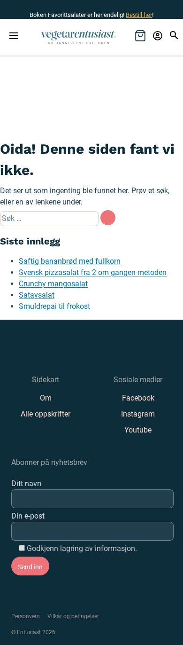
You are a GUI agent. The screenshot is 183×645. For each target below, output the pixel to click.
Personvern (25, 616)
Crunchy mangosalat (53, 283)
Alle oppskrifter (45, 413)
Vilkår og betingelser (73, 616)
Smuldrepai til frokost (54, 306)
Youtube (138, 429)
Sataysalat (36, 295)
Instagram (138, 413)
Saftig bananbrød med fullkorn (70, 261)
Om (46, 397)
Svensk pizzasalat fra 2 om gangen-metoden (93, 272)
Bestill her (139, 14)
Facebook (138, 397)
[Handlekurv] (140, 36)
